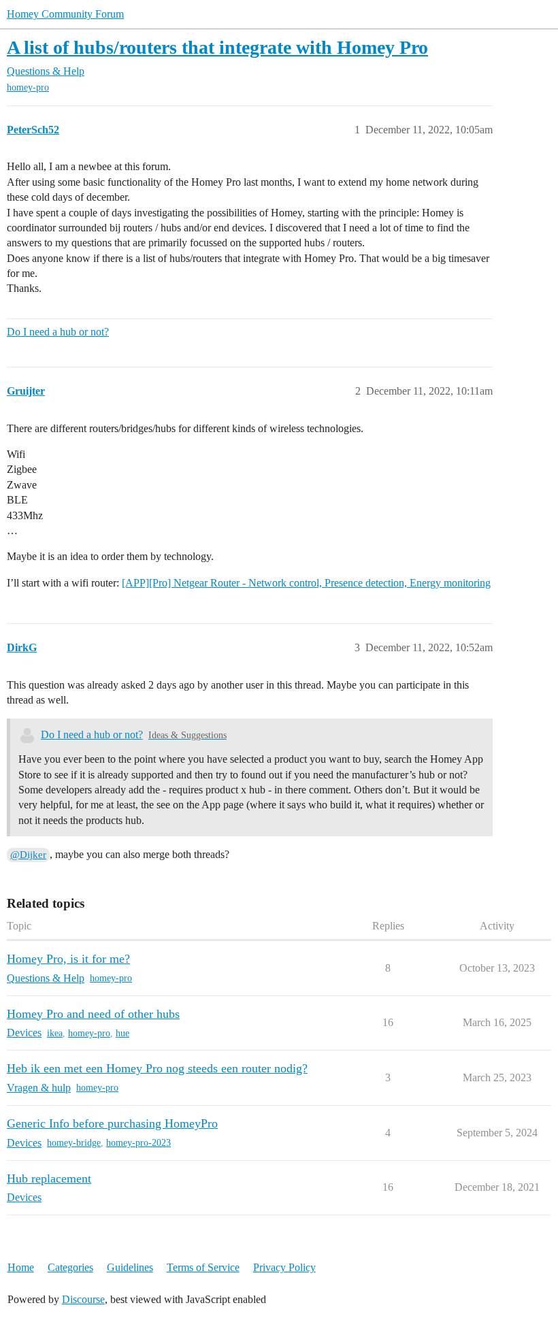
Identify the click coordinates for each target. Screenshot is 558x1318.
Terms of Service (203, 1267)
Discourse (83, 1299)
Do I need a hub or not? (58, 331)
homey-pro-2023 (138, 1143)
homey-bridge (74, 1143)
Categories (70, 1267)
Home (20, 1267)
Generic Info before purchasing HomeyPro (112, 1123)
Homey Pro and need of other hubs (93, 1014)
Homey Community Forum (65, 14)
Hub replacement (49, 1178)
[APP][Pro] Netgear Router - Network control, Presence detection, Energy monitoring (306, 583)
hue (122, 1033)
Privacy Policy (284, 1267)
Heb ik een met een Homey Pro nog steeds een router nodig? (157, 1068)
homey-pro (28, 87)
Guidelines (130, 1267)
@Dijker (28, 854)
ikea (55, 1033)
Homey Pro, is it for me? (68, 959)
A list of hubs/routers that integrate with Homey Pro (217, 47)
